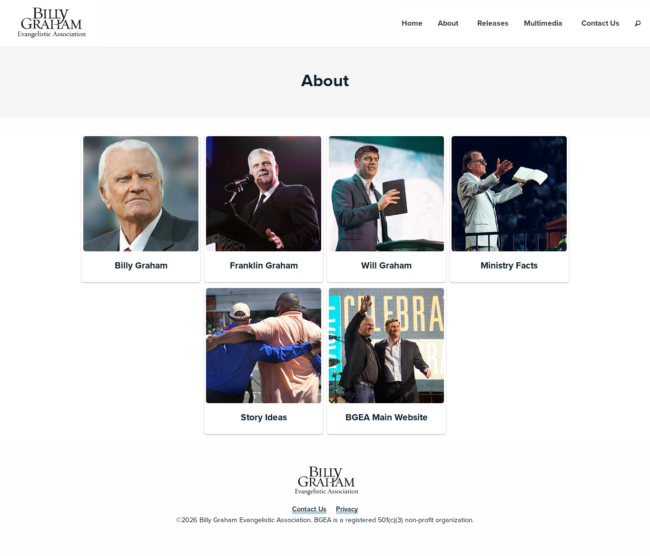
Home (412, 23)
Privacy (347, 509)
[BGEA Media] (50, 23)
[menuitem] (412, 23)
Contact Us (600, 23)
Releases (493, 23)
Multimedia (543, 23)
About (448, 23)
